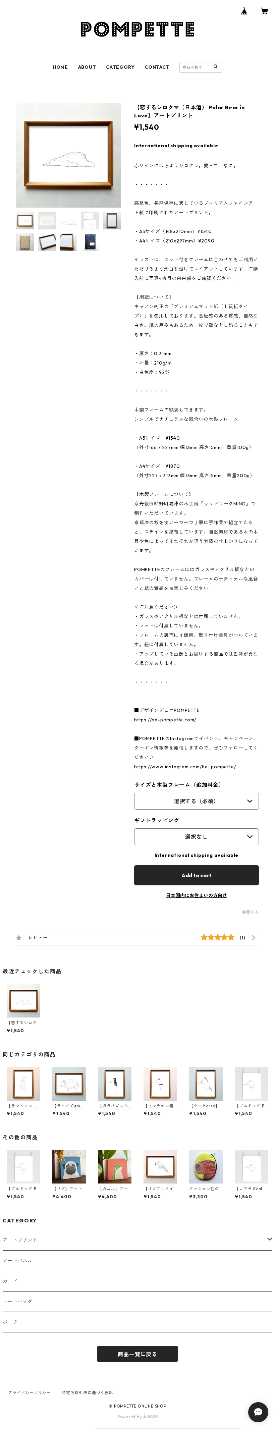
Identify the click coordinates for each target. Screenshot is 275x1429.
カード (10, 1281)
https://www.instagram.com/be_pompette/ (185, 767)
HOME (60, 67)
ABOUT (87, 67)
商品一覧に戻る (137, 1354)
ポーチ (10, 1322)
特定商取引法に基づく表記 (87, 1392)
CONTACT (157, 67)
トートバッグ (18, 1302)
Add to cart (196, 875)
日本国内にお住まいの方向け (196, 895)
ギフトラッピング (156, 820)
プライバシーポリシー (29, 1392)
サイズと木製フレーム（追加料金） (179, 784)
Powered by (130, 1416)
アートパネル (18, 1261)
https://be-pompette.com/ (165, 720)
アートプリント (20, 1240)
